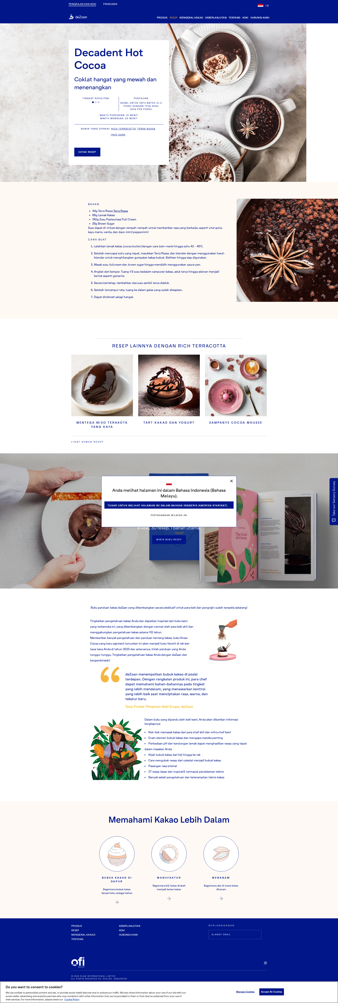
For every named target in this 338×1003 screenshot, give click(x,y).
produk (162, 17)
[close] (231, 481)
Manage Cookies (245, 991)
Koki (245, 17)
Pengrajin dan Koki (82, 3)
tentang (234, 17)
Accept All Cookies (271, 991)
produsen (110, 3)
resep (174, 17)
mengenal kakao (191, 17)
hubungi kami (260, 17)
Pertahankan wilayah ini (169, 515)
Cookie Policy (71, 999)
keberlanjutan (216, 17)
